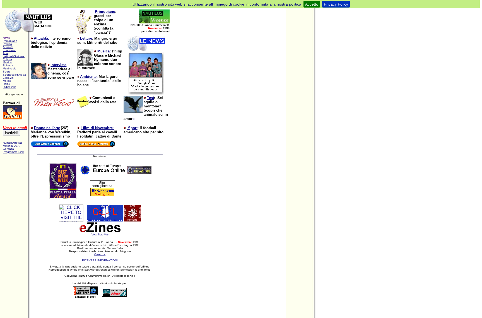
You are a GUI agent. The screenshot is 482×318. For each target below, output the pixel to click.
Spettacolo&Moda (14, 74)
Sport (6, 71)
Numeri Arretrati (12, 142)
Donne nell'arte (47, 128)
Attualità (8, 47)
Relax (6, 83)
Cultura (7, 59)
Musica (7, 62)
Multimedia (9, 68)
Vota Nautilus (100, 234)
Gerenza (99, 254)
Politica (7, 43)
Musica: (104, 51)
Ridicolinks (9, 86)
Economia (9, 50)
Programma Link (13, 151)
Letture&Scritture (14, 56)
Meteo (7, 80)
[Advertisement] (102, 308)
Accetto (311, 4)
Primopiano (105, 11)
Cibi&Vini (8, 77)
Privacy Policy (336, 4)
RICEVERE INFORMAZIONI (100, 260)
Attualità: (41, 38)
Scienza (8, 65)
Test (150, 98)
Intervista (58, 65)
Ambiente (88, 76)
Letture (86, 38)
